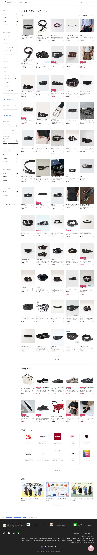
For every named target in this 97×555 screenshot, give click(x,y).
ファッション (9, 517)
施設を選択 (8, 115)
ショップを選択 (9, 99)
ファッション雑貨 (17, 517)
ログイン (81, 2)
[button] (10, 14)
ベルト (24, 517)
